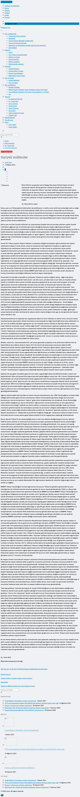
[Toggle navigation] (1, 30)
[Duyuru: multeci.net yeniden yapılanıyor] (11, 763)
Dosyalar (8, 66)
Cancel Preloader (6, 2)
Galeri (7, 122)
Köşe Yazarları (9, 143)
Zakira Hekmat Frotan (16, 113)
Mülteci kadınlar (14, 62)
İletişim (7, 10)
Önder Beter (13, 106)
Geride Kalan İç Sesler (16, 71)
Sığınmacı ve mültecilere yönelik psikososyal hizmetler (27, 45)
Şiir (10, 94)
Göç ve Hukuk (9, 78)
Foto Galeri (12, 124)
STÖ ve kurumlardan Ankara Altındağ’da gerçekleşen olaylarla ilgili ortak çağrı (32, 703)
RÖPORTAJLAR (10, 117)
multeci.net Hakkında (12, 6)
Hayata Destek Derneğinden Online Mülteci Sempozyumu (24, 710)
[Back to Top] (2, 795)
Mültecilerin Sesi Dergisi (17, 76)
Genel (10, 52)
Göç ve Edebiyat (10, 85)
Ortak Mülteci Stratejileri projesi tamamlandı (20, 701)
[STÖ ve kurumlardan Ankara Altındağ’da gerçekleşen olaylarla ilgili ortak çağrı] (11, 745)
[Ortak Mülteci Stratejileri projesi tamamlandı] (9, 726)
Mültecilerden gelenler (16, 64)
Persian (7, 17)
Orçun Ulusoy (13, 104)
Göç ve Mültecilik (10, 34)
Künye (7, 8)
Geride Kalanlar (14, 69)
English (7, 13)
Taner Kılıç (8, 162)
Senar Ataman (14, 108)
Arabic (7, 15)
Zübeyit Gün (13, 115)
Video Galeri (13, 127)
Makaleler (12, 38)
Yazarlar (7, 97)
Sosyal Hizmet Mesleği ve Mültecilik (21, 41)
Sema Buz (12, 110)
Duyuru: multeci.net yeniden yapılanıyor (18, 705)
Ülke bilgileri (13, 48)
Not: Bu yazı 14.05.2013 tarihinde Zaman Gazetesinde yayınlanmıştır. (24, 669)
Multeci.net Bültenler (16, 73)
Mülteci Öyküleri (14, 87)
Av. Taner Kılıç (13, 101)
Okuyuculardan (14, 59)
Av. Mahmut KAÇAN (15, 99)
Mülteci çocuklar (14, 57)
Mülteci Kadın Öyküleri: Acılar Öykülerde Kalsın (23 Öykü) (28, 90)
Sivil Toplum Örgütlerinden (18, 55)
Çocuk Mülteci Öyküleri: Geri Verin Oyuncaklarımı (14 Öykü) (29, 92)
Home (7, 141)
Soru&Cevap (9, 120)
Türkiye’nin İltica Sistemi (17, 36)
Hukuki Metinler (14, 80)
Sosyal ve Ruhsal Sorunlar (18, 43)
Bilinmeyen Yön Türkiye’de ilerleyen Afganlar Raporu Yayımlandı (27, 708)
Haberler (7, 50)
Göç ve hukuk (13, 83)
